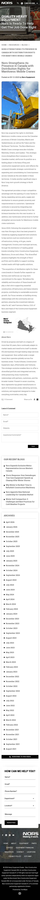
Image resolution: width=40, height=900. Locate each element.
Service (9, 848)
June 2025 (10, 556)
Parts (34, 843)
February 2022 (12, 725)
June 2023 (10, 648)
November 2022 (12, 681)
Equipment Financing (25, 848)
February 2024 (12, 609)
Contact (20, 852)
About (13, 843)
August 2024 (11, 580)
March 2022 (11, 720)
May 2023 (10, 652)
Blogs (25, 45)
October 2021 (11, 739)
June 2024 (10, 590)
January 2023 (11, 672)
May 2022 (10, 710)
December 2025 (12, 532)
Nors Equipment (28, 77)
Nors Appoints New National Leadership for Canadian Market (19, 493)
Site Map (28, 856)
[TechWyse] (20, 894)
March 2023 (11, 662)
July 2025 (10, 551)
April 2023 (10, 657)
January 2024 (11, 614)
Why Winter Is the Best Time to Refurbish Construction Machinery (20, 486)
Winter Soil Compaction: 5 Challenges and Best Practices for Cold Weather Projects (20, 501)
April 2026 (10, 522)
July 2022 (10, 701)
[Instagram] (10, 835)
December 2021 (12, 730)
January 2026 (11, 527)
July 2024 (10, 585)
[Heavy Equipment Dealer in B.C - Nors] (7, 3)
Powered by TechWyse (20, 889)
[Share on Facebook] (34, 399)
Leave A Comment (8, 408)
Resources (14, 45)
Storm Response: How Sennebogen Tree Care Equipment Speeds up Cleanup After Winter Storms (21, 477)
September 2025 (13, 546)
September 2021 (13, 744)
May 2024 (10, 594)
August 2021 (11, 749)
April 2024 (10, 599)
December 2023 (12, 619)
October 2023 (11, 628)
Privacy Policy (15, 856)
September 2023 (13, 633)
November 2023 (12, 623)
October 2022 (11, 686)
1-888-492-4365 (29, 3)
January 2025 (11, 561)
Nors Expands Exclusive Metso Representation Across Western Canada (19, 468)
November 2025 (12, 537)
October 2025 (11, 541)
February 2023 (12, 667)
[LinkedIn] (6, 835)
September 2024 (13, 575)
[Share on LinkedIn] (37, 399)
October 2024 (11, 570)
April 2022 (10, 715)
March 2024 (11, 604)
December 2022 (12, 676)
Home (4, 45)
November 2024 (12, 565)
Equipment (24, 843)
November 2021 (12, 734)
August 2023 (11, 638)
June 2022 (10, 705)
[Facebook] (3, 835)
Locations (31, 852)
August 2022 (11, 696)
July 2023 (10, 643)
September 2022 (13, 691)
